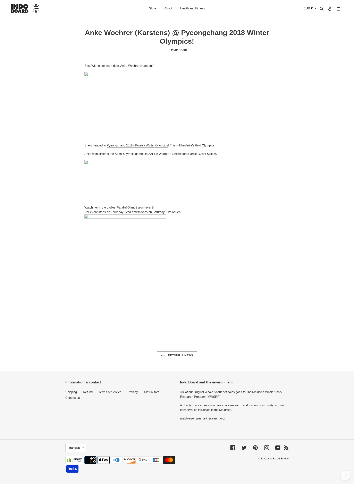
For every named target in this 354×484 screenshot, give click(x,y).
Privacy (133, 392)
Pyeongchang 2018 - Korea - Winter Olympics (137, 145)
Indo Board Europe (278, 458)
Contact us (72, 397)
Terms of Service (110, 392)
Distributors (151, 392)
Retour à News (180, 355)
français (74, 447)
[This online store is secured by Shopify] (74, 463)
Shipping (71, 392)
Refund (88, 392)
